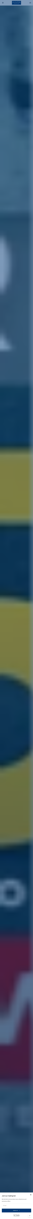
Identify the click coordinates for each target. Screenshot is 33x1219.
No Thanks (16, 1215)
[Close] (16, 609)
